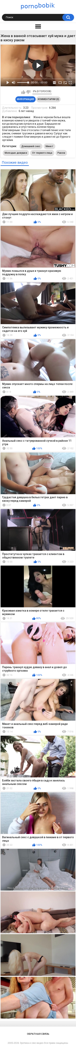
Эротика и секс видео (31, 1043)
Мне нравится (23, 92)
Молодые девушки (16, 153)
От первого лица (42, 153)
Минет (50, 146)
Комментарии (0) (48, 99)
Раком (61, 153)
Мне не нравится (28, 92)
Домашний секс (31, 146)
